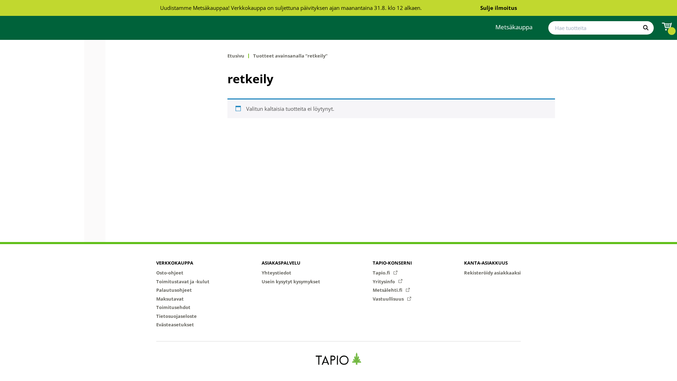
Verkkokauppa (174, 263)
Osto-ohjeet (169, 273)
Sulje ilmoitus (498, 7)
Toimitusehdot (173, 307)
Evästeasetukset (175, 324)
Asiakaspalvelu (281, 263)
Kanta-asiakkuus (486, 263)
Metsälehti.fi (388, 290)
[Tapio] (339, 358)
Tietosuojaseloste (176, 316)
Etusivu (235, 56)
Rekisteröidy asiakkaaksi (492, 273)
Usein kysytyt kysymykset (291, 281)
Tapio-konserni (392, 263)
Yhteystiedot (276, 273)
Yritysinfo (384, 281)
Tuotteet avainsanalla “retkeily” (290, 56)
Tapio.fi (382, 273)
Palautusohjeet (174, 290)
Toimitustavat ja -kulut (182, 281)
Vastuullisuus (389, 299)
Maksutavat (170, 299)
